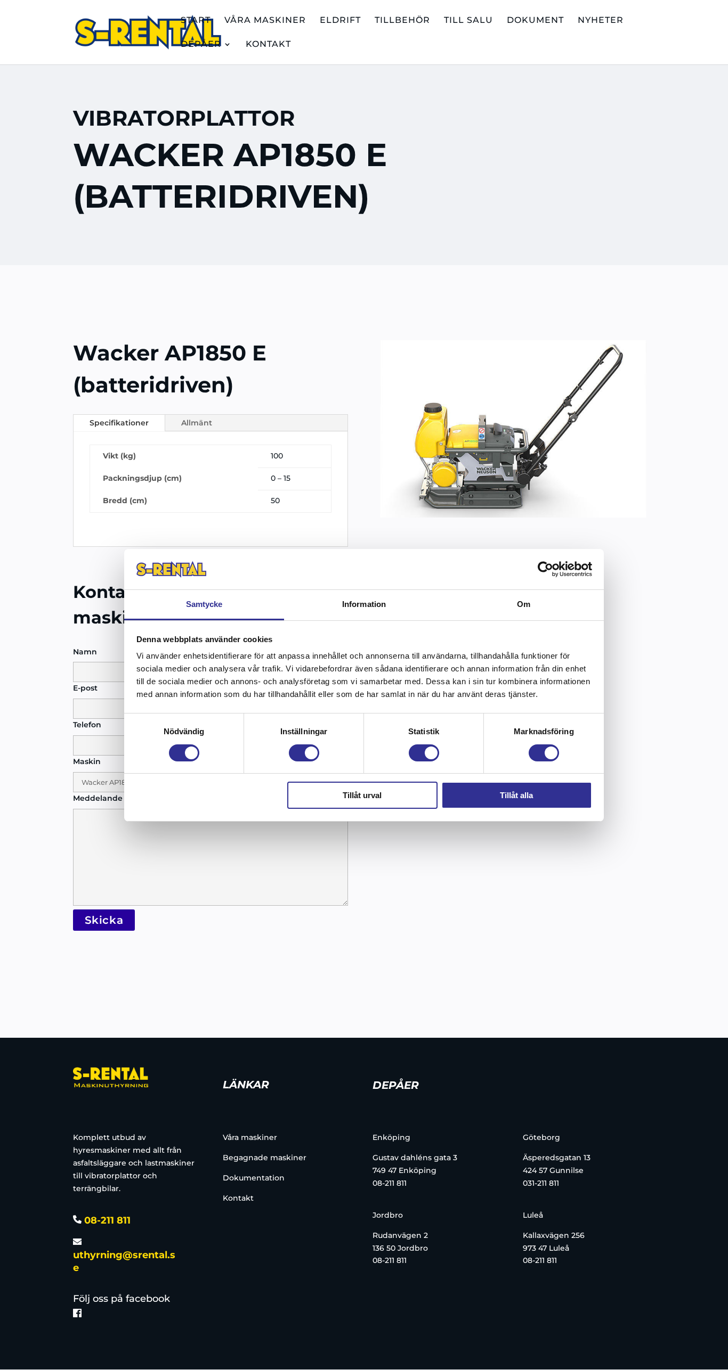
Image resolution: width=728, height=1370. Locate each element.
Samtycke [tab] (204, 604)
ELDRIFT (340, 21)
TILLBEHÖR (402, 21)
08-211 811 (106, 1220)
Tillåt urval (362, 795)
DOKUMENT (535, 21)
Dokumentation (254, 1178)
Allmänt (196, 423)
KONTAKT (268, 44)
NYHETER (601, 21)
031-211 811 (541, 1183)
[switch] (304, 752)
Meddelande (98, 798)
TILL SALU (468, 21)
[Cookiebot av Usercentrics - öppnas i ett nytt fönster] (545, 569)
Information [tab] (364, 604)
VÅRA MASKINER (265, 21)
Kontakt (238, 1198)
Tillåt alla (516, 795)
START (196, 21)
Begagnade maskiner (264, 1157)
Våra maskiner (250, 1137)
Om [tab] (523, 604)
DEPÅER (201, 44)
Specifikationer (119, 423)
